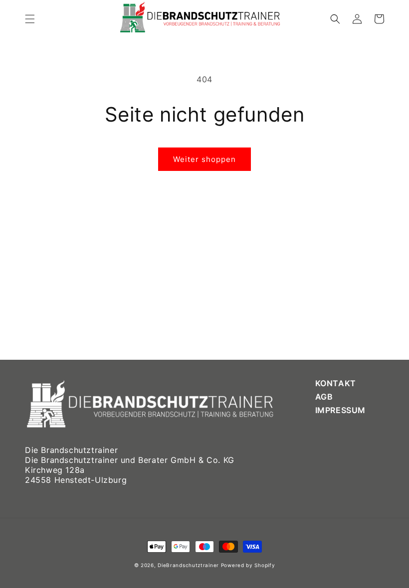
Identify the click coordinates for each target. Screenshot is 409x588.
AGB (324, 396)
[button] (30, 19)
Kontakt (335, 383)
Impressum (340, 409)
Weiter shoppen (204, 159)
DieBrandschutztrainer (188, 565)
